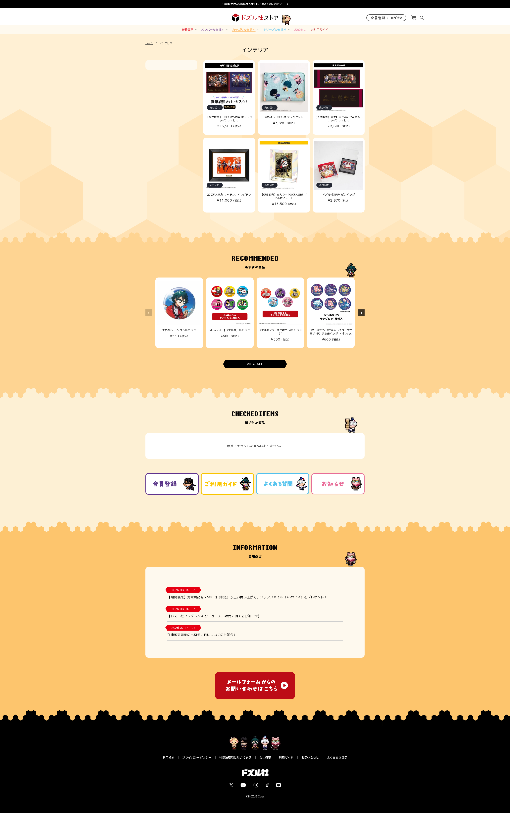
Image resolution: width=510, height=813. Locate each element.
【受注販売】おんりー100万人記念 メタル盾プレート (284, 196)
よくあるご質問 (337, 757)
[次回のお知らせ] (363, 4)
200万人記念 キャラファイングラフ (229, 194)
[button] (189, 29)
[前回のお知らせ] (146, 4)
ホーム (149, 43)
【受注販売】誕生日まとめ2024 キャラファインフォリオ (338, 118)
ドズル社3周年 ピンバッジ (339, 194)
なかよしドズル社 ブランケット (284, 117)
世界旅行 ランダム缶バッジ (179, 330)
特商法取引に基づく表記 (235, 757)
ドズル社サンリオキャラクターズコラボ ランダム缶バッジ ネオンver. (331, 332)
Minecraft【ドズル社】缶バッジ (230, 330)
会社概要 (265, 757)
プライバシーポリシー (196, 757)
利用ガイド (286, 757)
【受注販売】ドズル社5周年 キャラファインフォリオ (229, 118)
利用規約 (168, 757)
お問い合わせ (310, 757)
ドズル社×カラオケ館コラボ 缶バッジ (280, 332)
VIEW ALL (255, 364)
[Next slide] (361, 312)
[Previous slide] (148, 312)
